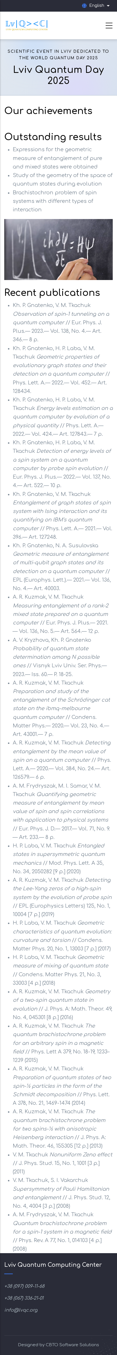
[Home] (27, 24)
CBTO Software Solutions (72, 1345)
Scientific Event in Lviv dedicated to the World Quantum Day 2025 (58, 54)
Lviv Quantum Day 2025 (58, 75)
